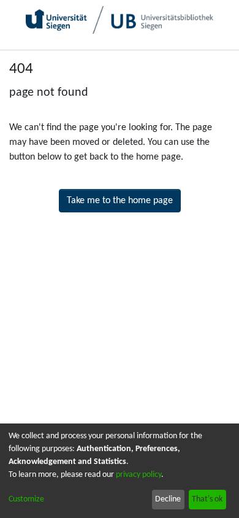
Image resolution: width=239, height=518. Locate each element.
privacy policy (138, 474)
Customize (26, 499)
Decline (168, 499)
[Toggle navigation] (216, 61)
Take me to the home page (120, 201)
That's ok (207, 499)
